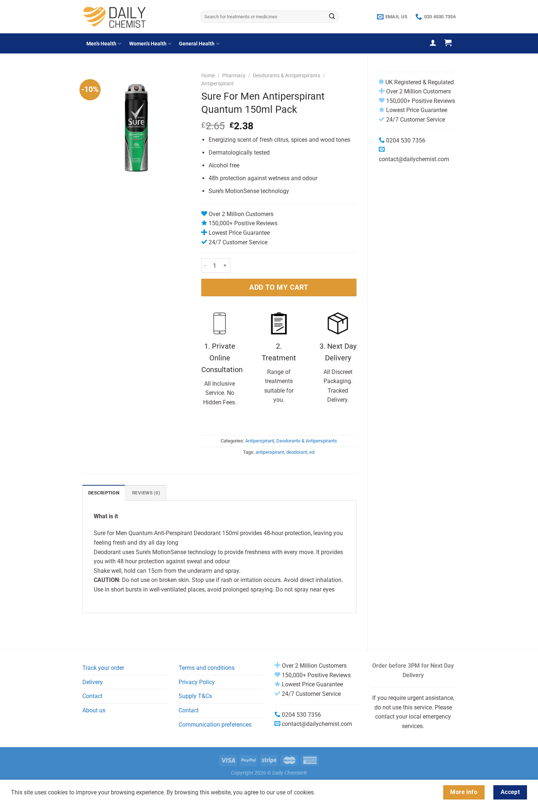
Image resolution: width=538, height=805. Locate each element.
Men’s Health (101, 44)
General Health (196, 44)
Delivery (92, 682)
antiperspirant (269, 452)
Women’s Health (148, 44)
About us (93, 710)
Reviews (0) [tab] (146, 493)
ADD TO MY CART (278, 287)
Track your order (103, 667)
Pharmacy (234, 75)
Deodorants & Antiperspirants (286, 75)
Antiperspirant (217, 83)
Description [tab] (103, 493)
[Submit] (332, 17)
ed (311, 452)
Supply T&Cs (195, 696)
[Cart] (448, 42)
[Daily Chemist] (135, 16)
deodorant (296, 452)
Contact (92, 696)
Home (208, 75)
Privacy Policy (197, 682)
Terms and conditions (207, 667)
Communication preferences (215, 724)
